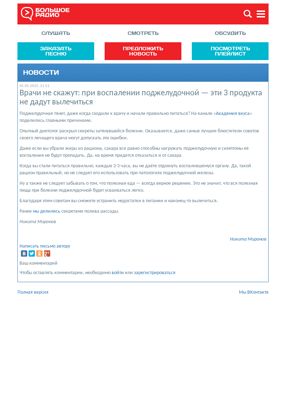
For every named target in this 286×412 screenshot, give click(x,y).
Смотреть (143, 33)
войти (118, 272)
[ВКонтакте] (24, 253)
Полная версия (32, 292)
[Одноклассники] (39, 253)
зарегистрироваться (154, 272)
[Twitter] (32, 253)
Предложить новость (143, 51)
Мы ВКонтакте (254, 292)
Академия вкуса (233, 113)
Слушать (56, 33)
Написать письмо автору (45, 246)
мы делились (46, 211)
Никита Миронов (248, 239)
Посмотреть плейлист (230, 51)
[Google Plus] (47, 253)
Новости (41, 72)
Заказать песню (56, 51)
